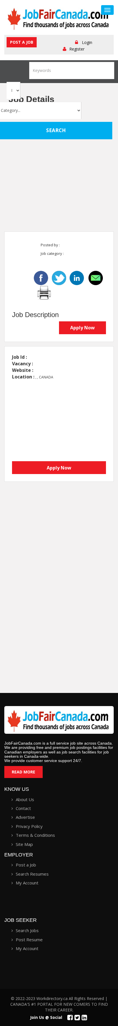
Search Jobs (27, 930)
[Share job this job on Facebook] (41, 277)
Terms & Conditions (35, 835)
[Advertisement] (59, 168)
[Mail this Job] (95, 277)
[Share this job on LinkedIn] (77, 277)
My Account (27, 883)
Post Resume (29, 939)
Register (76, 49)
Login (87, 42)
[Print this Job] (44, 292)
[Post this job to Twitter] (59, 277)
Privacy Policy (29, 826)
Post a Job (21, 42)
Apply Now (82, 327)
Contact (23, 808)
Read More (23, 772)
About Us (25, 799)
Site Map (24, 844)
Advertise (25, 817)
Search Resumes (32, 874)
